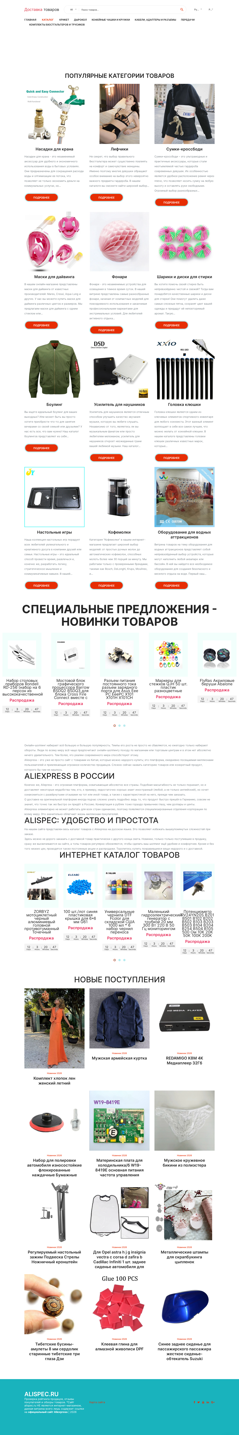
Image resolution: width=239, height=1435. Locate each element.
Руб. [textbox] (211, 9)
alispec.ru (41, 1394)
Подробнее (41, 197)
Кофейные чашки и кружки (111, 19)
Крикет (64, 19)
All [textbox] (71, 9)
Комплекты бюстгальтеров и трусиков (57, 24)
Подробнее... (22, 670)
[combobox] (72, 10)
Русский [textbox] (198, 9)
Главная (30, 19)
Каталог (48, 19)
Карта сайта (97, 1402)
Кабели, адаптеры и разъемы (155, 19)
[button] (114, 725)
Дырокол (80, 19)
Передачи (188, 19)
